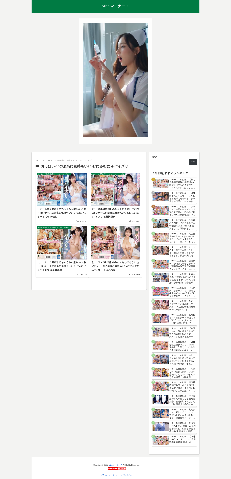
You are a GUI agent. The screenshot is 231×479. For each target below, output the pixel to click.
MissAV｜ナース (115, 465)
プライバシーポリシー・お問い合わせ (116, 475)
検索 (154, 157)
